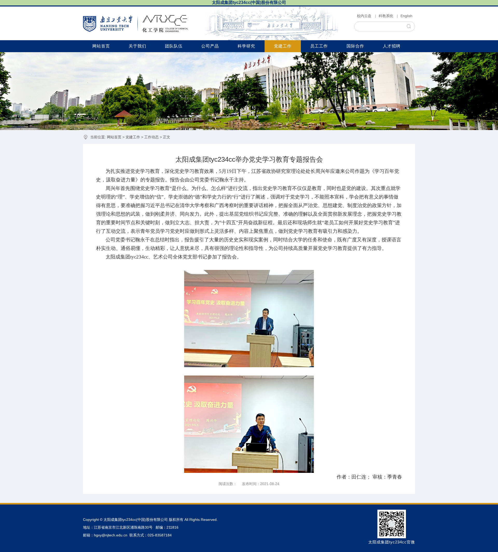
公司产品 (210, 46)
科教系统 (386, 16)
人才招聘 (391, 46)
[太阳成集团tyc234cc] (135, 23)
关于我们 (137, 46)
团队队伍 (174, 46)
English (406, 16)
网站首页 (101, 46)
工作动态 (151, 137)
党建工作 (283, 46)
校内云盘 (364, 16)
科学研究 (246, 46)
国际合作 (355, 46)
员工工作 (319, 46)
